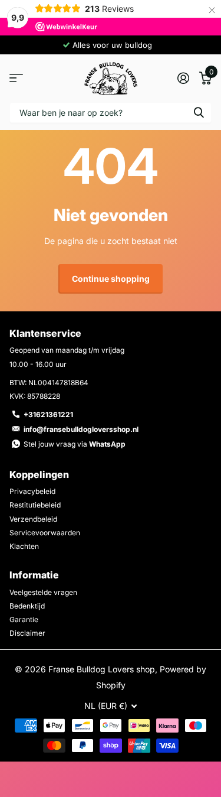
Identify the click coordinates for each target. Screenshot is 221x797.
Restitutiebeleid (35, 504)
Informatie (34, 575)
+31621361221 (48, 414)
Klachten (24, 546)
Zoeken (199, 112)
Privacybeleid (32, 491)
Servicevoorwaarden (44, 532)
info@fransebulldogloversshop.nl (81, 429)
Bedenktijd (27, 605)
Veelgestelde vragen (43, 592)
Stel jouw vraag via (75, 444)
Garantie (23, 619)
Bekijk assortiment (16, 78)
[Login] (183, 78)
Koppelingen (39, 474)
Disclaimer (27, 633)
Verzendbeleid (33, 519)
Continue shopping (111, 279)
